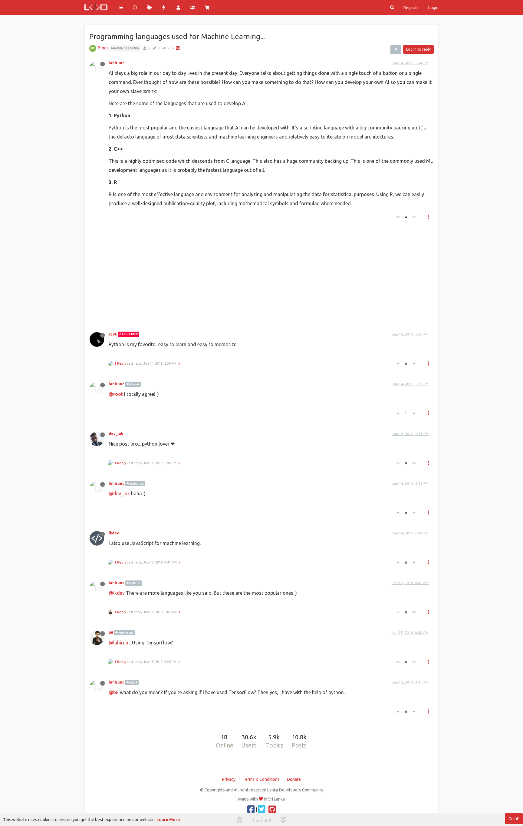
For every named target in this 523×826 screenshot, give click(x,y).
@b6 (133, 682)
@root (134, 384)
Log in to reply (418, 49)
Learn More (168, 819)
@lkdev (135, 583)
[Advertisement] (258, 274)
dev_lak (116, 434)
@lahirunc (125, 632)
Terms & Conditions (261, 779)
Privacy (228, 779)
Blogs (103, 47)
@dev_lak (137, 483)
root (113, 334)
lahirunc (116, 63)
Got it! (513, 818)
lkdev (114, 533)
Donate (294, 779)
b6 (111, 632)
